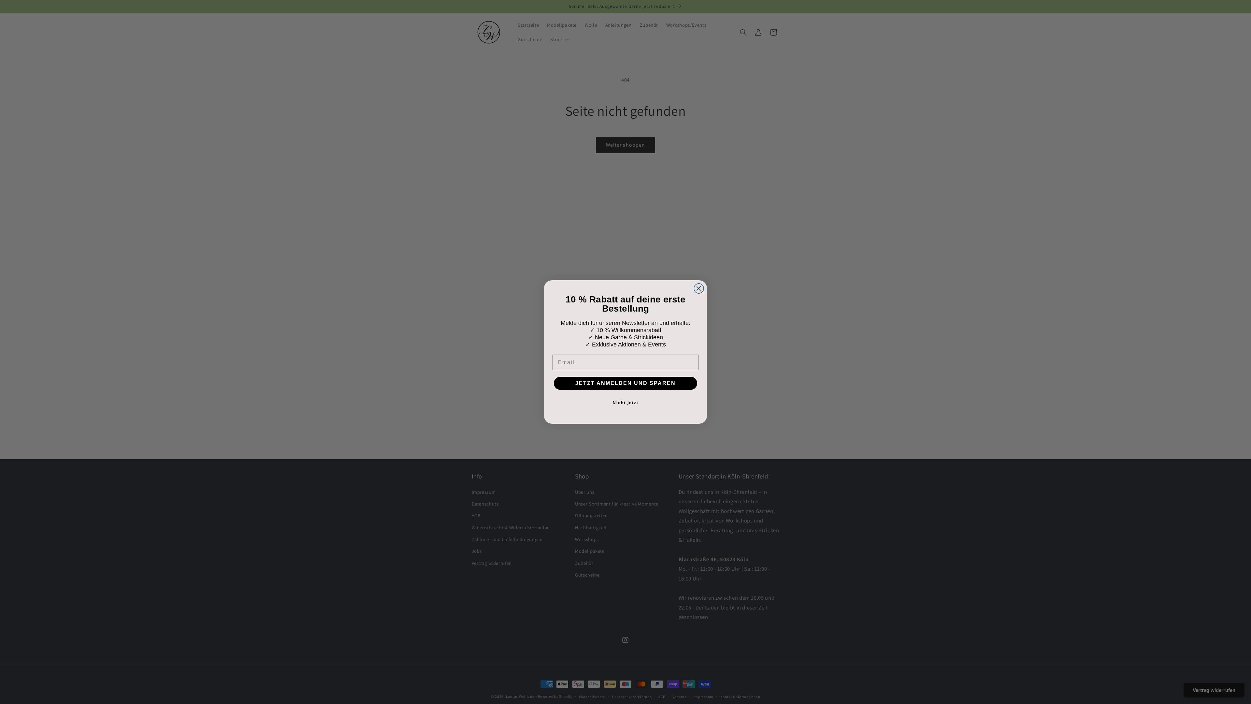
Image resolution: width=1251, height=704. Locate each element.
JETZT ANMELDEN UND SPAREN (625, 383)
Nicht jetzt (626, 403)
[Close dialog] (699, 288)
